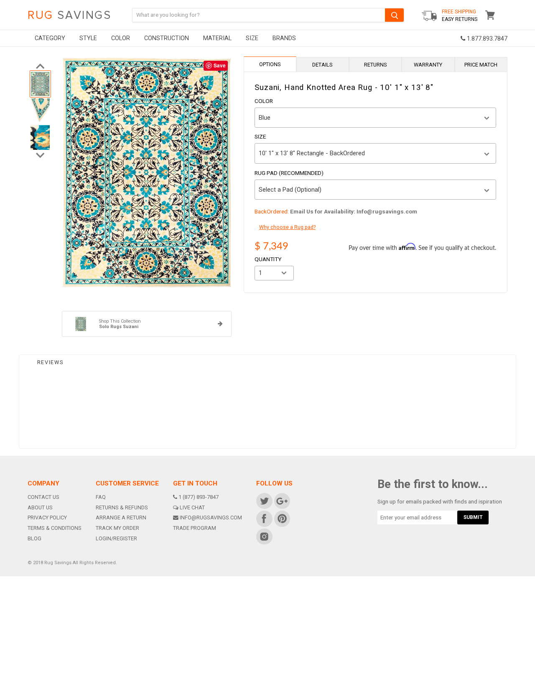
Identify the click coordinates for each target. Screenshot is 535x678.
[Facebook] (264, 518)
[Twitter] (264, 501)
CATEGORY (50, 38)
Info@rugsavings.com (211, 517)
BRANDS (284, 38)
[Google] (281, 501)
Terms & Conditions (55, 528)
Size (260, 137)
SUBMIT (473, 517)
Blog (34, 538)
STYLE (88, 38)
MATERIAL (217, 38)
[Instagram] (264, 536)
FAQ (101, 497)
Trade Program (194, 528)
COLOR (120, 38)
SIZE (252, 38)
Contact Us (43, 497)
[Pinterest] (281, 518)
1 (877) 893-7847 (198, 497)
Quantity (268, 259)
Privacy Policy (47, 517)
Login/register (116, 538)
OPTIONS (270, 64)
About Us (40, 507)
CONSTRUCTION (166, 38)
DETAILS (322, 65)
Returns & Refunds (122, 507)
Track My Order (117, 528)
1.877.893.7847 (486, 38)
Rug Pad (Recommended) (289, 173)
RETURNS (375, 65)
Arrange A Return (121, 517)
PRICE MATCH (480, 65)
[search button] (394, 14)
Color (264, 101)
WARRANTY (428, 65)
